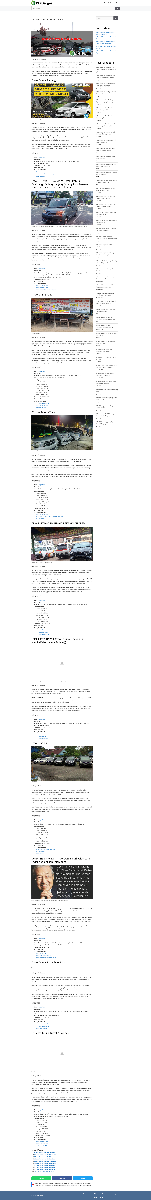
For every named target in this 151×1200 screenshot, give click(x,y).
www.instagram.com (42, 403)
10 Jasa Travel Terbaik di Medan (44, 1167)
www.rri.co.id (40, 854)
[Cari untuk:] (104, 18)
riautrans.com (40, 176)
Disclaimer (105, 1194)
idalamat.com (40, 519)
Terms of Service (94, 1194)
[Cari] (115, 18)
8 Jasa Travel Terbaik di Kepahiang (45, 1161)
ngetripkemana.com (42, 1028)
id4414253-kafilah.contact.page (45, 849)
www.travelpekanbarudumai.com (46, 958)
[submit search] (117, 8)
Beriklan (110, 3)
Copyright (114, 1194)
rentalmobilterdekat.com (43, 1146)
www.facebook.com (42, 285)
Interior (94, 1197)
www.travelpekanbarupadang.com (46, 174)
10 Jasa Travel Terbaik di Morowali (45, 1155)
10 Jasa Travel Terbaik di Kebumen (45, 1163)
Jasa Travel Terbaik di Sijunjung (44, 1172)
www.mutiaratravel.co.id (43, 955)
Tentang (95, 3)
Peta (117, 3)
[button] (41, 1178)
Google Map (41, 157)
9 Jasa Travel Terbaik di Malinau (44, 1152)
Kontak (103, 3)
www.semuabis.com (42, 1144)
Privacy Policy (82, 1194)
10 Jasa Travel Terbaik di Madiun (44, 1169)
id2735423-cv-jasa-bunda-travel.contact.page (49, 516)
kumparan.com (40, 172)
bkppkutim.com (41, 407)
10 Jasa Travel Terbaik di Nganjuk (45, 1165)
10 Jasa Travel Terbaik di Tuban (44, 1157)
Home (32, 14)
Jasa (36, 14)
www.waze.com (41, 734)
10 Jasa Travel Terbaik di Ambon (44, 1159)
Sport (101, 1197)
